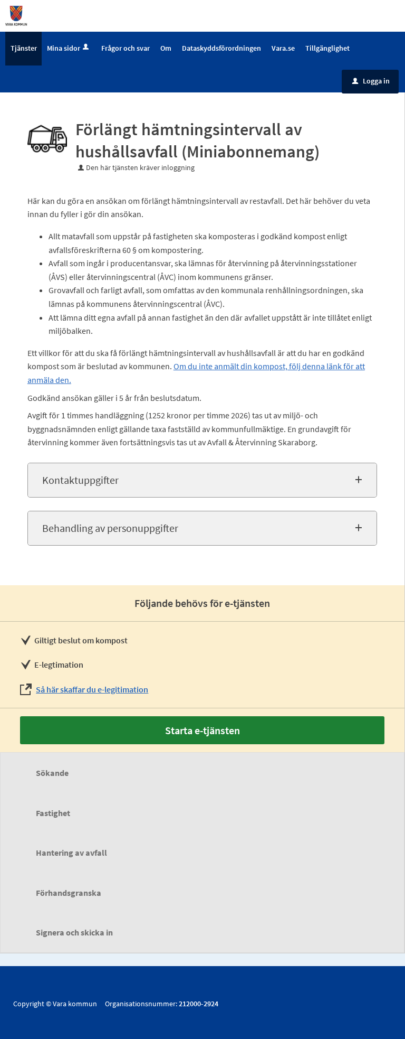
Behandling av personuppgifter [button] (110, 528)
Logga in (371, 81)
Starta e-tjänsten (202, 730)
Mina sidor (63, 48)
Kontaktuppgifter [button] (80, 479)
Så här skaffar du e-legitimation (92, 689)
